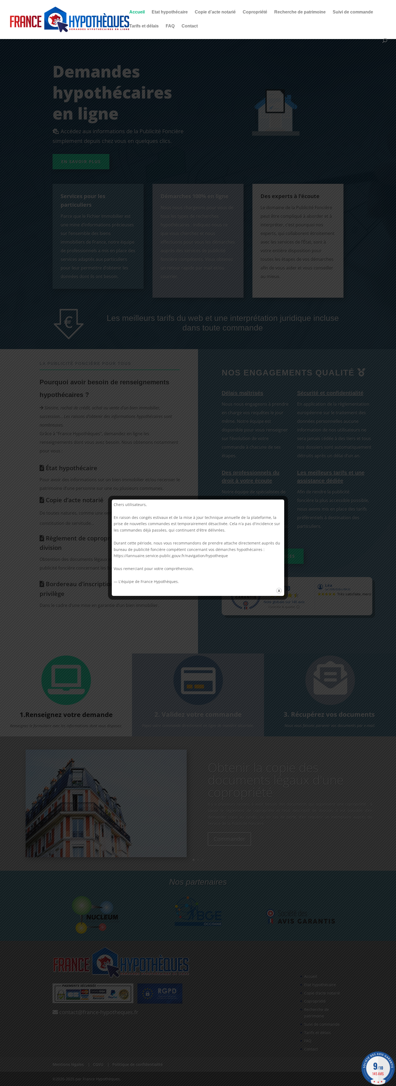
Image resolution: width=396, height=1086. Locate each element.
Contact (190, 26)
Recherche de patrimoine (300, 12)
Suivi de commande (353, 12)
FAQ (170, 26)
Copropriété (255, 12)
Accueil (137, 12)
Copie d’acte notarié (215, 12)
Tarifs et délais (144, 26)
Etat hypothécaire (170, 12)
